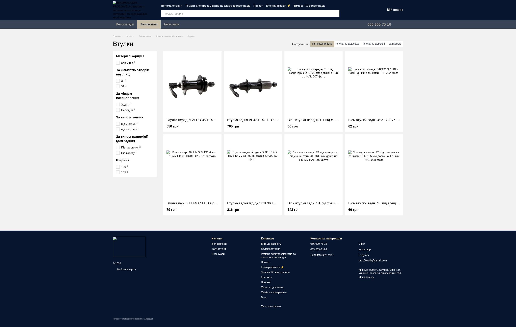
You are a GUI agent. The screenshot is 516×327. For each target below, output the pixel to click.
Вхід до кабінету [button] (271, 243)
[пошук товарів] (336, 13)
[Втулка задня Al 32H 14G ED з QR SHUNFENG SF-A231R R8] (253, 84)
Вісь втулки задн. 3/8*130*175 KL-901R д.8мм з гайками (392, 120)
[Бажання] (361, 10)
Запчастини (149, 24)
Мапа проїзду (366, 277)
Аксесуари (171, 24)
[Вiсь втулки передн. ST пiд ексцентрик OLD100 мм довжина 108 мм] (313, 84)
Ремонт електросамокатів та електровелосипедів (217, 5)
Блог (264, 297)
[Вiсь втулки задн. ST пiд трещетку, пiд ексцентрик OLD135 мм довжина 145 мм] (313, 168)
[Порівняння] (350, 10)
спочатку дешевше (347, 43)
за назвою (395, 43)
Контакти (266, 277)
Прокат (258, 5)
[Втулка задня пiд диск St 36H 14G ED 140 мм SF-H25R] (253, 168)
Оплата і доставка (272, 287)
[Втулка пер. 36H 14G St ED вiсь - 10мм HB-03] (192, 168)
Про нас (266, 282)
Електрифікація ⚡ (278, 5)
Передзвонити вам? (321, 255)
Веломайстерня (171, 5)
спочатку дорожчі (374, 43)
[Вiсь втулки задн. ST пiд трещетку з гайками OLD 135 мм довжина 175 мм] (374, 168)
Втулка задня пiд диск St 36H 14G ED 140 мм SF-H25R (270, 203)
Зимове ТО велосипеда (309, 5)
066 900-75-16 (379, 24)
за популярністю (322, 43)
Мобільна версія (126, 269)
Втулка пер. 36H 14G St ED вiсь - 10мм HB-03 (202, 203)
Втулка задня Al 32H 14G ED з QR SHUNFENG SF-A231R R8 (274, 120)
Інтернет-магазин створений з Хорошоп (133, 319)
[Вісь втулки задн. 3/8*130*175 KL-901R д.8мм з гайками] (374, 84)
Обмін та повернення (274, 292)
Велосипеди (125, 24)
